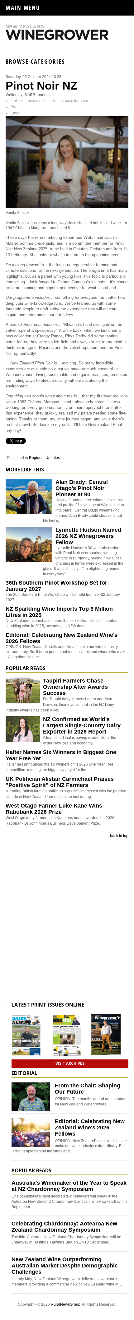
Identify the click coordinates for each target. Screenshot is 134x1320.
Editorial (24, 1073)
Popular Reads (25, 668)
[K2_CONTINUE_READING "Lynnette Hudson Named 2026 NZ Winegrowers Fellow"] (29, 560)
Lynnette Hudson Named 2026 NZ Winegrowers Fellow (88, 536)
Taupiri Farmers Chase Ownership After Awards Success (75, 687)
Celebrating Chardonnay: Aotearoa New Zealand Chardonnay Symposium (64, 1226)
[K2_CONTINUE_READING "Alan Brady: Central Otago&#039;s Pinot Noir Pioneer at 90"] (29, 513)
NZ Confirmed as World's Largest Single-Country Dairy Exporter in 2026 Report (82, 725)
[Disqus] (67, 920)
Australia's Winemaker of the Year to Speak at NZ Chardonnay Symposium (69, 1186)
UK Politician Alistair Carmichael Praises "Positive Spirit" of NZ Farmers (60, 782)
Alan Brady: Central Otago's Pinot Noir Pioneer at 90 (81, 488)
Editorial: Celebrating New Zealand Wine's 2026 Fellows (90, 1127)
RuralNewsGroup (65, 1304)
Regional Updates (44, 458)
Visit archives (69, 1063)
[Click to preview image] (67, 207)
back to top (119, 836)
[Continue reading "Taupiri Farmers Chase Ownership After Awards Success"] (23, 690)
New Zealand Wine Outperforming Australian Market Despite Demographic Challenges (65, 1265)
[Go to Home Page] (67, 38)
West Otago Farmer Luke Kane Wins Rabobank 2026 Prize (54, 809)
